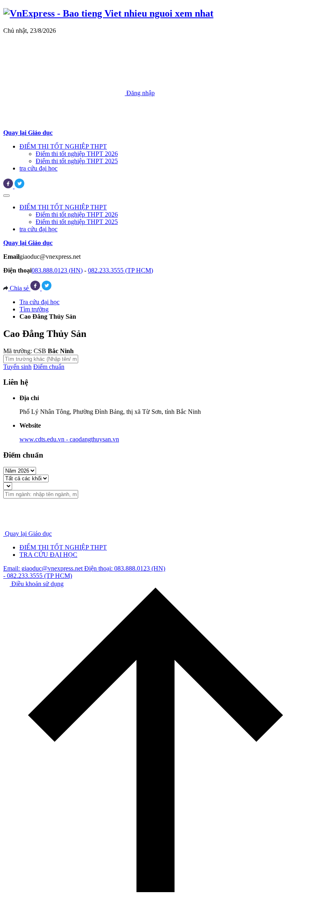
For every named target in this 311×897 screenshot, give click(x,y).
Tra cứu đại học (39, 301)
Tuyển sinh (17, 366)
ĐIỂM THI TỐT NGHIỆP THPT (63, 146)
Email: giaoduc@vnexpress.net (43, 568)
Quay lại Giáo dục (28, 533)
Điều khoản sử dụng (37, 583)
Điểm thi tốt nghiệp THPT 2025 (77, 161)
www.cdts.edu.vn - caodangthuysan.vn (69, 439)
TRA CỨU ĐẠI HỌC (48, 554)
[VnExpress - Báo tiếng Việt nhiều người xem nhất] (108, 13)
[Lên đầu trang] (155, 889)
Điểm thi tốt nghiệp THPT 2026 (77, 153)
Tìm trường (34, 309)
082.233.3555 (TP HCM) (120, 270)
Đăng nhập (140, 92)
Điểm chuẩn (48, 366)
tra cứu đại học (38, 168)
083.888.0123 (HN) (57, 270)
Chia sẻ (19, 288)
